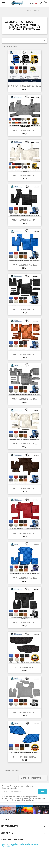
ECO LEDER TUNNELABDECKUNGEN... (24, 86)
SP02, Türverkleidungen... (24, 667)
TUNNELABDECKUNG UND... (24, 130)
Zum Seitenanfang (32, 778)
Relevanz (24, 40)
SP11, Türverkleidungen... (24, 757)
